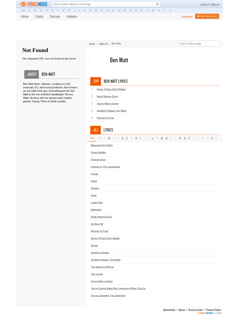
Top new (55, 16)
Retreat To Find (105, 117)
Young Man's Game (108, 103)
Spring (94, 245)
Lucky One (97, 202)
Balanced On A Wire (102, 145)
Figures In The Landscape (105, 166)
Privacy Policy (213, 309)
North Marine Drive (107, 96)
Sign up (215, 4)
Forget (94, 173)
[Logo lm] (34, 4)
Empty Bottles (98, 152)
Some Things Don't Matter (111, 89)
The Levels (97, 274)
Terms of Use (195, 309)
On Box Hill (97, 224)
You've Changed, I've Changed (108, 295)
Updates (71, 16)
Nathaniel (96, 209)
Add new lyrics (209, 16)
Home (25, 16)
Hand (94, 181)
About (181, 309)
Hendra (95, 188)
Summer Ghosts (100, 252)
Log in (204, 4)
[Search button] (158, 4)
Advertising (169, 309)
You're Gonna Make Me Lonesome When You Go (118, 288)
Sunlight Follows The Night (111, 110)
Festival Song (98, 159)
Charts (39, 16)
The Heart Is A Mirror (102, 266)
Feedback (186, 16)
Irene (94, 195)
